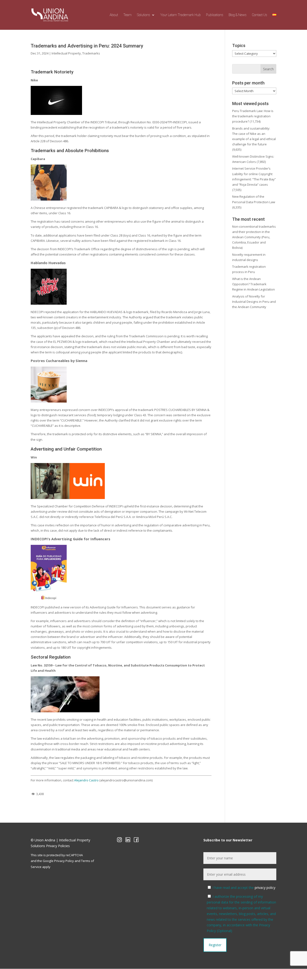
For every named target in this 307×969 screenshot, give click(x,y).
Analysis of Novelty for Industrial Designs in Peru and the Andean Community (254, 301)
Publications (214, 15)
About (114, 15)
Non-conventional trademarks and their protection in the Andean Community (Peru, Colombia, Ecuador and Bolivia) (254, 237)
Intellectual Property (66, 53)
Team (127, 15)
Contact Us (259, 15)
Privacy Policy (64, 861)
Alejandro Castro (86, 780)
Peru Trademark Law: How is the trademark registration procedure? (252, 116)
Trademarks (91, 53)
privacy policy (265, 887)
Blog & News (238, 15)
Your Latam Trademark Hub (180, 15)
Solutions (143, 15)
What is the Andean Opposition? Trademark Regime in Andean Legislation (253, 284)
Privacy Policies (58, 846)
